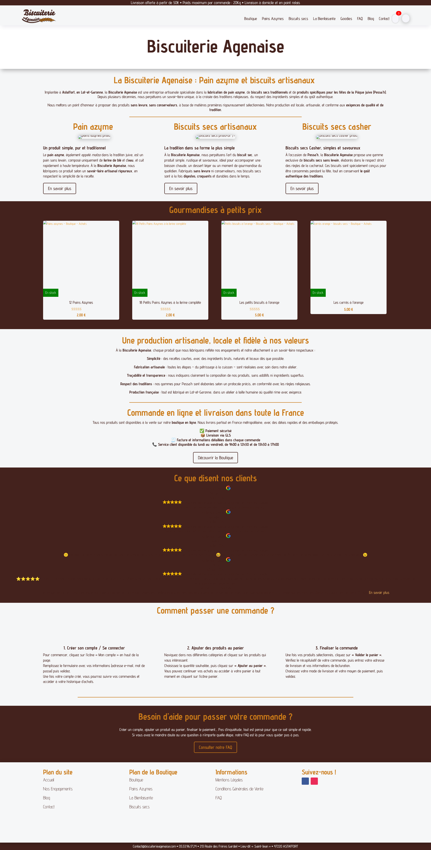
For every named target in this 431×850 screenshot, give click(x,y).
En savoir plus (59, 188)
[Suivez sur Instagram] (314, 781)
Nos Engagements (58, 788)
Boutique (250, 18)
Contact (384, 18)
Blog (371, 18)
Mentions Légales (229, 779)
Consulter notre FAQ (215, 747)
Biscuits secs (298, 18)
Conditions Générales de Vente (239, 788)
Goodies (346, 18)
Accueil (48, 779)
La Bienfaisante (324, 18)
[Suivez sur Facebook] (305, 781)
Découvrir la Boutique (215, 457)
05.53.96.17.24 (188, 846)
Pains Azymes (273, 18)
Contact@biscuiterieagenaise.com (154, 846)
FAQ (360, 18)
